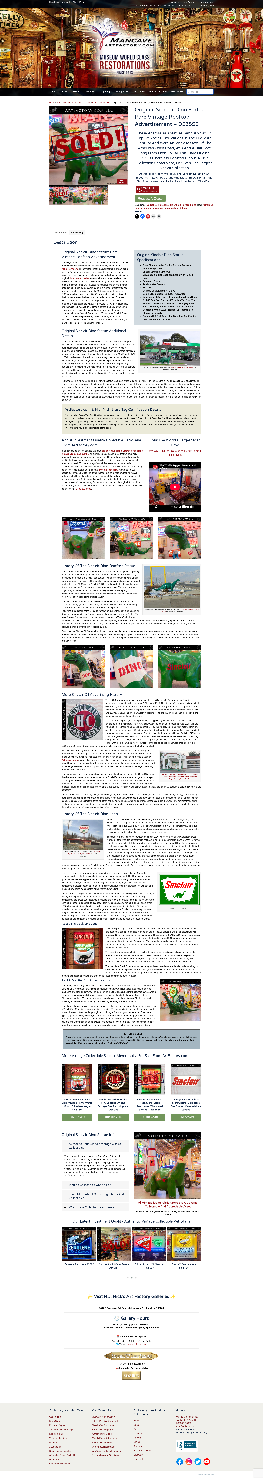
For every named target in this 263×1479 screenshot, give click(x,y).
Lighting (106, 91)
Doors (64, 91)
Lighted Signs (56, 1434)
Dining (137, 1442)
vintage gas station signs (157, 208)
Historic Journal (186, 6)
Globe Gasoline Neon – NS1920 (184, 1266)
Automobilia (55, 1447)
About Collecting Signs (103, 1429)
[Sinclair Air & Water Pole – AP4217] (79, 1244)
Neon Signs (55, 1421)
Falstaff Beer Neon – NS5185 (149, 1266)
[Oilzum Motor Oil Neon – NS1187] (114, 1244)
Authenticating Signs (102, 1434)
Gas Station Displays (59, 1464)
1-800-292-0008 (183, 1423)
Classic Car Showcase (103, 1425)
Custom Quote (207, 6)
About (174, 2)
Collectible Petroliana (101, 102)
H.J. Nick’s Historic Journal (105, 1421)
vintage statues (179, 208)
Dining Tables (122, 91)
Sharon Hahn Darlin (178, 367)
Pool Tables (139, 1459)
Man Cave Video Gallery (103, 1417)
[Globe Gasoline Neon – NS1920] (184, 1244)
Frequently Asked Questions (105, 1455)
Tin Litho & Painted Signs (183, 205)
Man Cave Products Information (107, 1451)
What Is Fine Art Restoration (105, 1438)
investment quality (79, 278)
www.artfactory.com (137, 1344)
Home (54, 91)
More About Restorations (103, 1447)
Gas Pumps (55, 1417)
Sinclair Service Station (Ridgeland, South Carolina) (179, 774)
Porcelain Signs (57, 1425)
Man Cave (176, 91)
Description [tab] (61, 232)
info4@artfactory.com (186, 1426)
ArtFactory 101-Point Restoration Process (155, 6)
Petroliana (207, 205)
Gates (76, 91)
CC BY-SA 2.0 (87, 854)
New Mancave (207, 2)
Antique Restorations (102, 1442)
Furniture (138, 91)
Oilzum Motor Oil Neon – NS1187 (114, 1266)
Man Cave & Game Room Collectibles (73, 102)
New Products (189, 2)
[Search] (212, 91)
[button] (95, 1146)
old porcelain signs (112, 451)
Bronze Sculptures (158, 91)
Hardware (90, 91)
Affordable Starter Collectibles (63, 1455)
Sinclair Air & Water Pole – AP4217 (79, 1266)
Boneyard (54, 1459)
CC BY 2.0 (189, 367)
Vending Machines (58, 1438)
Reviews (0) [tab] (77, 232)
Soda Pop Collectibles (60, 1451)
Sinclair (139, 208)
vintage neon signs (133, 451)
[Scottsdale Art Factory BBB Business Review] (187, 1446)
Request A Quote (150, 198)
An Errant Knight (187, 609)
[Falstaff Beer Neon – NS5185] (149, 1244)
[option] (88, 145)
